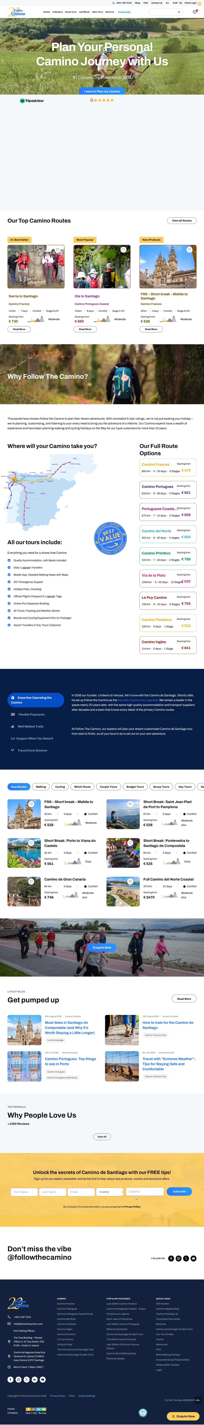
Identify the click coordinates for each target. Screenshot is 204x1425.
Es (167, 3)
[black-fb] (171, 1244)
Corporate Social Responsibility (173, 1346)
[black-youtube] (194, 1244)
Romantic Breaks (115, 1344)
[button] (176, 3)
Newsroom (162, 1330)
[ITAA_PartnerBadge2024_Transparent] (143, 1399)
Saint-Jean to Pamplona (119, 1305)
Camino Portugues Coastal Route (75, 1300)
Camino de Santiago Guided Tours (75, 1340)
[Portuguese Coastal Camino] (168, 436)
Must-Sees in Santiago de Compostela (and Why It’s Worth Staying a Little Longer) (70, 952)
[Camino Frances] (168, 392)
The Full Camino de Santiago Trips (75, 1335)
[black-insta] (179, 1244)
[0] (195, 12)
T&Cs (72, 1381)
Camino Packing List (167, 1300)
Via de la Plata (64, 1330)
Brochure (161, 1310)
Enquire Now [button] (164, 21)
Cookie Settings (86, 1381)
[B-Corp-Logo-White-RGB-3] (193, 1399)
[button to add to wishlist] (57, 175)
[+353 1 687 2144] (10, 1303)
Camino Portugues (67, 1295)
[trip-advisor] (31, 118)
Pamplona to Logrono (117, 1300)
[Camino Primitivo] (168, 481)
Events (160, 1325)
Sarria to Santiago (23, 220)
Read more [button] (64, 1112)
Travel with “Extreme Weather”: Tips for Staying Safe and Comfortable (168, 988)
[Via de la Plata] (168, 503)
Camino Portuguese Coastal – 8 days (126, 1295)
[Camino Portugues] (168, 414)
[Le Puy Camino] (168, 525)
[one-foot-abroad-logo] (36, 1397)
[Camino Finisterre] (168, 547)
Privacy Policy (132, 1192)
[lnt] (162, 1398)
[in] (35, 1365)
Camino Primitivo (66, 1320)
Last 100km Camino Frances (121, 1289)
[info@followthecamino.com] (10, 1310)
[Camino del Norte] (168, 458)
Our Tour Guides (165, 1320)
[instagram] (19, 1365)
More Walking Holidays (168, 1340)
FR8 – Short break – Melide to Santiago (164, 221)
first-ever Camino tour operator (138, 624)
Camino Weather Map (167, 1295)
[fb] (10, 1365)
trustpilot (172, 118)
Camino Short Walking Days (121, 1339)
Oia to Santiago (87, 220)
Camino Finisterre (66, 1310)
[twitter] (186, 1244)
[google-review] (102, 118)
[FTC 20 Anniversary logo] (16, 12)
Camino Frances (66, 1289)
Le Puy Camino (65, 1325)
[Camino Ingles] (168, 569)
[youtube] (43, 1365)
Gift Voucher (162, 1289)
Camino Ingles (64, 1315)
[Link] (102, 290)
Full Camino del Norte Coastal (168, 804)
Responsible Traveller (167, 1351)
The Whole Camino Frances (121, 1325)
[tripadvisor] (179, 1399)
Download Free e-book (168, 1305)
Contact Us (156, 3)
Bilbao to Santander (117, 1315)
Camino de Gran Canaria (65, 804)
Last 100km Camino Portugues (122, 1310)
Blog (137, 3)
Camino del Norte (66, 1305)
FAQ (146, 3)
